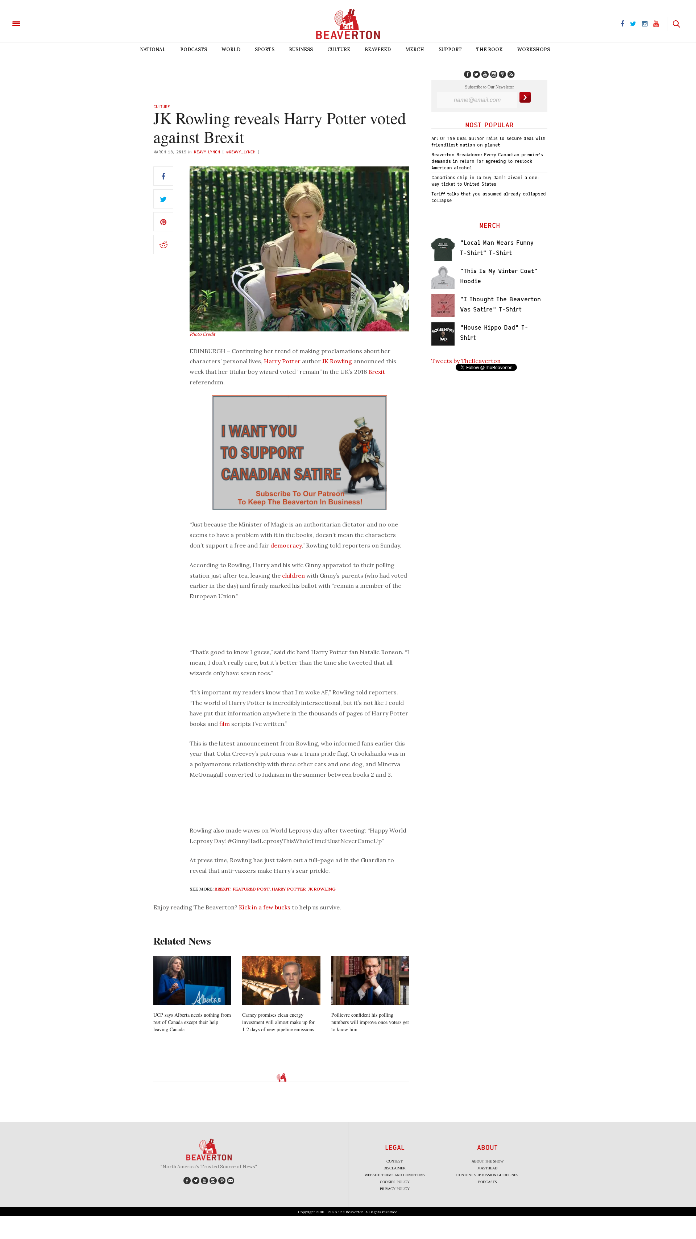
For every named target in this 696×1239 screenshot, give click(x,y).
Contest (394, 1161)
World (230, 49)
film (224, 723)
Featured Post (251, 889)
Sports (264, 49)
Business (301, 49)
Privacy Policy (395, 1189)
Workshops (533, 49)
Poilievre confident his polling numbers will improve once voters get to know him (370, 1022)
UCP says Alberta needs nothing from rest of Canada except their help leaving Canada (192, 1022)
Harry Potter (282, 361)
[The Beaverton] (40, 23)
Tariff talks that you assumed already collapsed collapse (488, 197)
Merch (414, 49)
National (153, 49)
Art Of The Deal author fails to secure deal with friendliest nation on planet (488, 142)
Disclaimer (395, 1168)
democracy (286, 545)
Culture (338, 49)
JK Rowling (337, 361)
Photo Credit (202, 334)
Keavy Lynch (207, 151)
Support (450, 49)
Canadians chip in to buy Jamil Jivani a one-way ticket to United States (485, 181)
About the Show (488, 1161)
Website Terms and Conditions (395, 1175)
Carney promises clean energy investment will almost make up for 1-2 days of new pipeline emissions (278, 1022)
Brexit (376, 371)
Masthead (487, 1168)
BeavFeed (378, 49)
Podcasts (193, 49)
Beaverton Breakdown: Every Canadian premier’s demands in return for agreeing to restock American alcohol (487, 161)
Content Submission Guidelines (487, 1175)
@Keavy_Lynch (241, 151)
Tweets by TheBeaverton (466, 360)
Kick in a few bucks (264, 907)
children (293, 575)
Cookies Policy (395, 1182)
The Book (489, 49)
